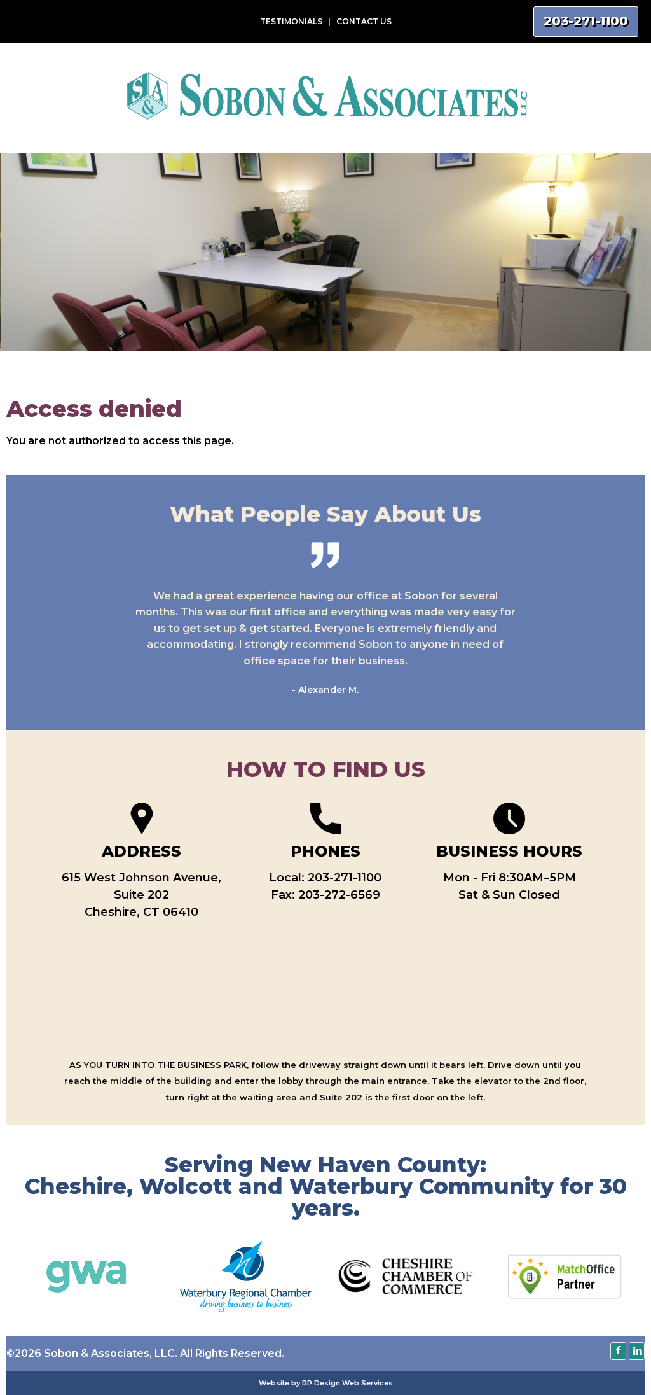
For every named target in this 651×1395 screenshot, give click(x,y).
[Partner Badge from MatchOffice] (564, 1295)
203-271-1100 (344, 878)
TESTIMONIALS (291, 21)
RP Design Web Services (347, 1382)
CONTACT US (364, 21)
